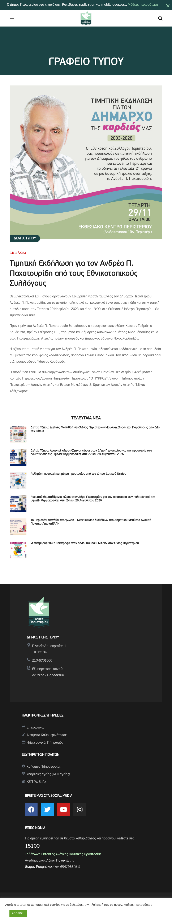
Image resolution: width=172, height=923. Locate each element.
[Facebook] (31, 809)
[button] (160, 18)
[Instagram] (79, 809)
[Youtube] (63, 809)
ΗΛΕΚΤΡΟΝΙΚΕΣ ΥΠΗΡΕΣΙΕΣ (42, 715)
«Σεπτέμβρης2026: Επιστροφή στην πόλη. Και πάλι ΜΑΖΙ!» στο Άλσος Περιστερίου (85, 543)
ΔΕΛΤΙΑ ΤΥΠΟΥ (25, 238)
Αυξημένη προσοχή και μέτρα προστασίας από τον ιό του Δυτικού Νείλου (78, 473)
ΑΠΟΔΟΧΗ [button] (18, 913)
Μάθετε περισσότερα (143, 5)
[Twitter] (47, 809)
